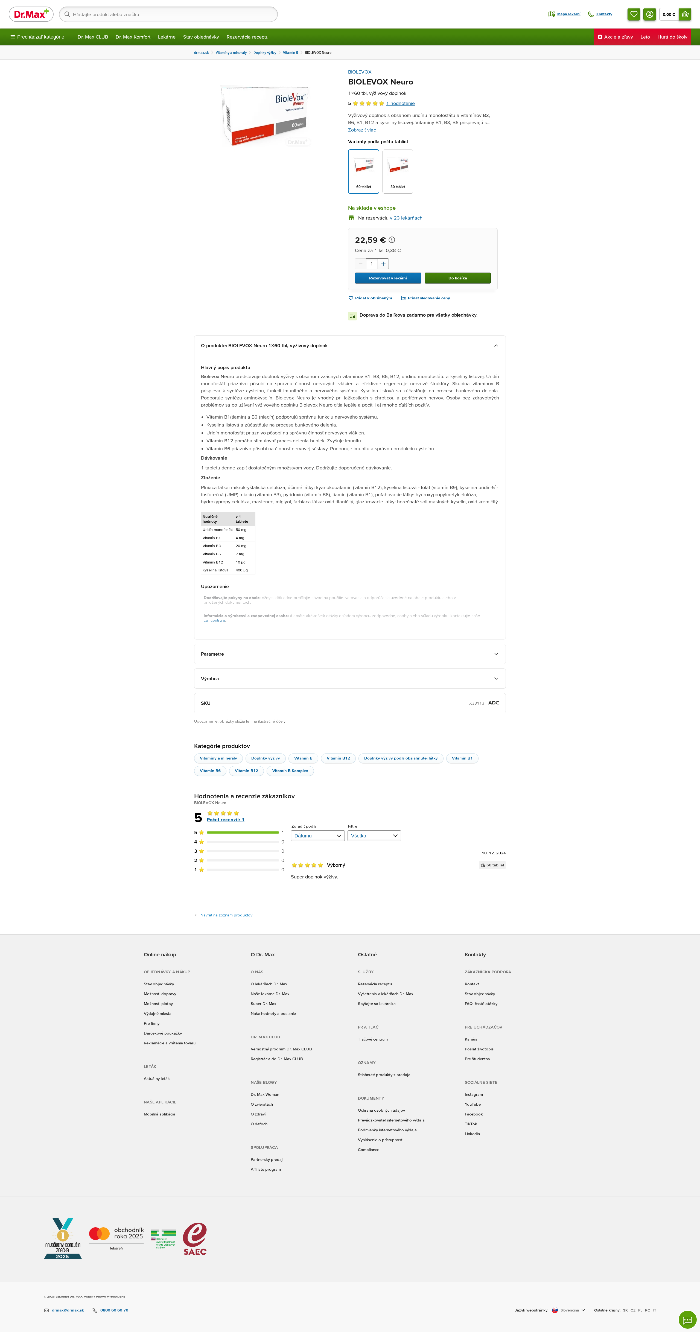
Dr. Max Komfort (133, 37)
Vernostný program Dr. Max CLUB (281, 1049)
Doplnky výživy (265, 758)
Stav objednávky (201, 37)
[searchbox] (168, 14)
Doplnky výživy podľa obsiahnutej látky (401, 758)
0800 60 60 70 (114, 1310)
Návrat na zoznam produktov (226, 915)
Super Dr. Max (263, 1003)
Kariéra (471, 1039)
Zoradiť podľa (303, 826)
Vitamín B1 (462, 758)
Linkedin (472, 1133)
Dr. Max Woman (265, 1094)
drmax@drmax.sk (68, 1310)
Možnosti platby (158, 1003)
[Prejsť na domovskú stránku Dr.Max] (31, 14)
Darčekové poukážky (163, 1033)
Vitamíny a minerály (218, 758)
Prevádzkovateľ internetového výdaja (391, 1120)
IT (654, 1310)
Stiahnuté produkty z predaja (384, 1074)
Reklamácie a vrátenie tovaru (170, 1043)
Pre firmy (151, 1023)
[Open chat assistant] (687, 1319)
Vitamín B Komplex (290, 770)
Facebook (474, 1114)
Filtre (352, 826)
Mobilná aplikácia (159, 1114)
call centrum (214, 620)
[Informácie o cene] (392, 239)
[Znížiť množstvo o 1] (360, 263)
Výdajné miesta (157, 1013)
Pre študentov (477, 1058)
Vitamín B (303, 758)
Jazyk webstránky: (532, 1310)
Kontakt (472, 984)
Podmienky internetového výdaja (387, 1129)
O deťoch (259, 1123)
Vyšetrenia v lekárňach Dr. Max (385, 993)
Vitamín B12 (338, 758)
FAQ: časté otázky (481, 1003)
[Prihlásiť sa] (649, 14)
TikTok (471, 1123)
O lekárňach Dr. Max (269, 984)
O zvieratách (262, 1104)
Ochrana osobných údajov (381, 1110)
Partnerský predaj (267, 1159)
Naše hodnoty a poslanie (273, 1013)
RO (648, 1310)
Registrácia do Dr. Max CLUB (277, 1058)
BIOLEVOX (360, 72)
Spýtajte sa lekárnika (377, 1003)
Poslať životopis (479, 1049)
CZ (633, 1310)
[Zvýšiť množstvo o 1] (383, 263)
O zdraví (258, 1114)
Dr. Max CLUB (93, 37)
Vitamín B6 (210, 770)
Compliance (368, 1149)
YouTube (473, 1104)
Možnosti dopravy (160, 993)
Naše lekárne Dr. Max (270, 993)
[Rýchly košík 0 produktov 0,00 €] (685, 14)
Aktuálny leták (157, 1078)
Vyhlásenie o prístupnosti (380, 1139)
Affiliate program (266, 1169)
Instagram (474, 1094)
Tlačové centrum (373, 1039)
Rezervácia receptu (248, 37)
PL (640, 1310)
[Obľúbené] (634, 14)
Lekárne (167, 37)
